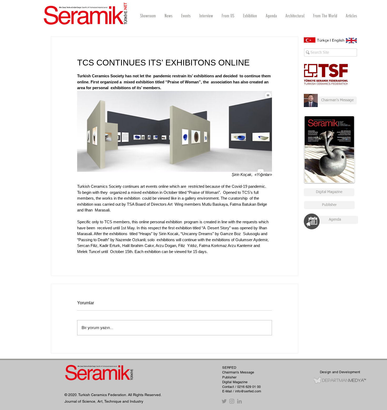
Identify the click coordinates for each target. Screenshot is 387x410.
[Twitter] (224, 401)
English (338, 40)
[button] (206, 16)
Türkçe (323, 40)
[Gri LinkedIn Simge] (239, 401)
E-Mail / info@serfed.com (241, 391)
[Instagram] (232, 401)
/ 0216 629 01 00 (248, 387)
